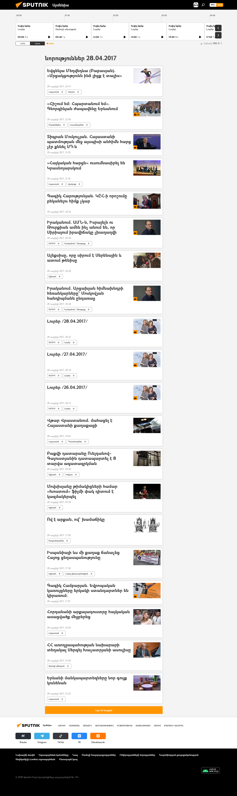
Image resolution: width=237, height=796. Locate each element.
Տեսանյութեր (143, 725)
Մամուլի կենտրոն (57, 666)
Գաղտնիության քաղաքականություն (178, 754)
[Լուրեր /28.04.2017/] (147, 326)
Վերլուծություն (104, 725)
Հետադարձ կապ (68, 759)
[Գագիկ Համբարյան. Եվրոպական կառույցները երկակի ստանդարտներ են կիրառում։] (147, 590)
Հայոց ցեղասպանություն (76, 573)
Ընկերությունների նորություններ (137, 754)
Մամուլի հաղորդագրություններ (99, 754)
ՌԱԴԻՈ (52, 243)
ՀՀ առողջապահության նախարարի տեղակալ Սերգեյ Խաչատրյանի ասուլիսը (89, 647)
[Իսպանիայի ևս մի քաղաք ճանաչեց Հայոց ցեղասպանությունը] (147, 557)
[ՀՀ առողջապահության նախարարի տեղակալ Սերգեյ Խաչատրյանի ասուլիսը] (147, 650)
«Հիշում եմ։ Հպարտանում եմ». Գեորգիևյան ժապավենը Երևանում (82, 106)
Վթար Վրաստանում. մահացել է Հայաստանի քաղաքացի (79, 423)
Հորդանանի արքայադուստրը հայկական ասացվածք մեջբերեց (88, 614)
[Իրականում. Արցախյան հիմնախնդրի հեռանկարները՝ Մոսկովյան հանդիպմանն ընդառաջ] (147, 293)
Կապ (75, 754)
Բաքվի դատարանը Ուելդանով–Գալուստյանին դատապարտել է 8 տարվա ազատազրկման (81, 458)
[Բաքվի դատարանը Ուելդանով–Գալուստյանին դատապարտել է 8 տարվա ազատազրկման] (147, 458)
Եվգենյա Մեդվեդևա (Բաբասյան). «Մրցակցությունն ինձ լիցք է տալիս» (84, 73)
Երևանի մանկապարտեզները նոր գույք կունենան (87, 680)
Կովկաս (69, 474)
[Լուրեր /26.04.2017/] (147, 392)
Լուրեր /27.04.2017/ (67, 354)
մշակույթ (72, 184)
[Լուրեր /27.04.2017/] (147, 359)
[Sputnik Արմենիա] (33, 8)
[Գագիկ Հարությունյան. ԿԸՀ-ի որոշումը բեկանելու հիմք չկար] (147, 201)
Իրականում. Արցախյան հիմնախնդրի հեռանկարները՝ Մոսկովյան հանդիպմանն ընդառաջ (85, 293)
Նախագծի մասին (25, 754)
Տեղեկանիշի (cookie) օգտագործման (35, 759)
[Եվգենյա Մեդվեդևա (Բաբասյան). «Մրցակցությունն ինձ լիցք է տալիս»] (147, 75)
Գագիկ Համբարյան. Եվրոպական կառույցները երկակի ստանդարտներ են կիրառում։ (87, 590)
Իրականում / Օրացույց (74, 243)
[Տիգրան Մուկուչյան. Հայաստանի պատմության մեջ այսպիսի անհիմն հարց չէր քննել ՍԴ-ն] (147, 141)
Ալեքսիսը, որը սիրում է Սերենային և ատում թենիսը (84, 258)
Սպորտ (71, 91)
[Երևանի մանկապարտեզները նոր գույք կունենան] (147, 683)
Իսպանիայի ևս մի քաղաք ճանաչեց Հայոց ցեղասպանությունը (83, 555)
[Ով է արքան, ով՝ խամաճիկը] (147, 524)
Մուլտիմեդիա (55, 124)
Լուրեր (21, 29)
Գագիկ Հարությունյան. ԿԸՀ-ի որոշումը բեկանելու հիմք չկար (87, 198)
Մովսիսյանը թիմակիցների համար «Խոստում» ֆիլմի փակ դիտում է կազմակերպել (82, 491)
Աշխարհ (52, 276)
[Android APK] (211, 770)
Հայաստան (54, 91)
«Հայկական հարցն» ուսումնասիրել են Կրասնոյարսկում (86, 165)
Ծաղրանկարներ (56, 540)
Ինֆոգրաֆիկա (124, 725)
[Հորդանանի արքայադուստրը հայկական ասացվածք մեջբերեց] (147, 616)
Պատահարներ (75, 441)
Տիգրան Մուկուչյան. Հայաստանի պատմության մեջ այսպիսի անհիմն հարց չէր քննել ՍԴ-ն (89, 141)
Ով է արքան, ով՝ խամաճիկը (76, 519)
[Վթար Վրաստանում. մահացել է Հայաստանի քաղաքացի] (147, 425)
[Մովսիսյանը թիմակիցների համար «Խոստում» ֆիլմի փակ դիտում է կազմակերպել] (147, 491)
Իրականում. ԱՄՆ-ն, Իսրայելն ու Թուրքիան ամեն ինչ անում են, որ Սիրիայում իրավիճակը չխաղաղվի (82, 227)
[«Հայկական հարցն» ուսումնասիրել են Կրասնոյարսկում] (147, 168)
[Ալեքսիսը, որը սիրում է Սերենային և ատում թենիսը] (147, 260)
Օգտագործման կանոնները (54, 754)
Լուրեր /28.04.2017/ (67, 321)
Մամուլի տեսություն (65, 29)
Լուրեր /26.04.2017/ (67, 387)
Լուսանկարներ (77, 124)
